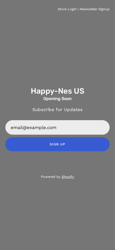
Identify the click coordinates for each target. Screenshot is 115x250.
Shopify (68, 177)
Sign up (57, 144)
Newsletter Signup (95, 9)
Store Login (67, 9)
